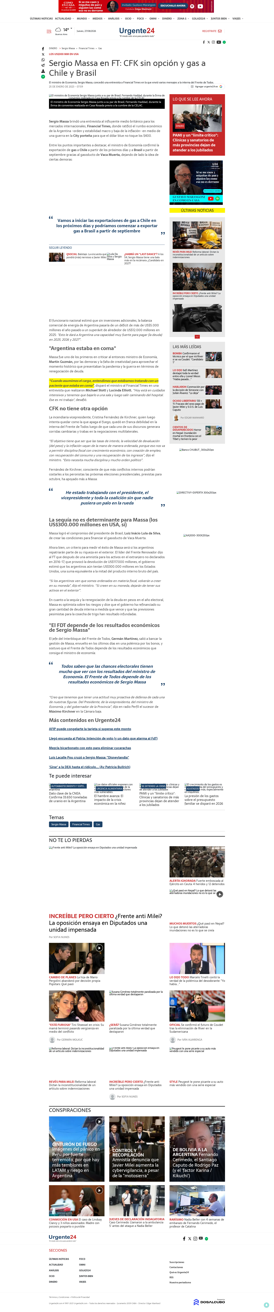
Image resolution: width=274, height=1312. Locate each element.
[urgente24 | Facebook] (204, 42)
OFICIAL (175, 1025)
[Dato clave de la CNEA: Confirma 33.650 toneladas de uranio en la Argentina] (69, 789)
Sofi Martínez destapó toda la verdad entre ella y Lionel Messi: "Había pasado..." (186, 374)
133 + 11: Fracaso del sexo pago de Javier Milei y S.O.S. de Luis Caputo (188, 405)
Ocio (128, 18)
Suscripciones (177, 1262)
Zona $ (182, 18)
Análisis (114, 18)
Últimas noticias (41, 18)
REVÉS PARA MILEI (62, 1081)
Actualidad (63, 18)
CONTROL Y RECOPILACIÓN (128, 1153)
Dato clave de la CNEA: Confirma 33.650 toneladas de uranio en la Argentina (68, 797)
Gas (98, 824)
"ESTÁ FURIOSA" (60, 1025)
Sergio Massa (58, 824)
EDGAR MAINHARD (194, 417)
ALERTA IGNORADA (183, 880)
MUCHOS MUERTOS (183, 923)
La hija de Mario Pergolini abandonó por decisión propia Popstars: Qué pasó (74, 980)
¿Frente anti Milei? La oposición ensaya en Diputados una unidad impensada (105, 922)
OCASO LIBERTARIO (185, 401)
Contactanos (176, 1267)
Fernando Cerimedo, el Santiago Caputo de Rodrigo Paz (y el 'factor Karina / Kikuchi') (196, 1165)
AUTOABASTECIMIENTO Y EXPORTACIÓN (72, 786)
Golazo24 (199, 18)
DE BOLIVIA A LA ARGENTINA (190, 1152)
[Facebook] (43, 49)
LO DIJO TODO (180, 977)
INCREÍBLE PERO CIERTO (82, 916)
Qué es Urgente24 (179, 1272)
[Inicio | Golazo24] (224, 42)
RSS (171, 1277)
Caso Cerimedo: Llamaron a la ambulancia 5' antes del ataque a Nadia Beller (136, 1224)
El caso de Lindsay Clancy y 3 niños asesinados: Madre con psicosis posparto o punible (75, 1223)
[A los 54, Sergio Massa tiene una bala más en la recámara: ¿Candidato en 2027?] (115, 259)
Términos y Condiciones (59, 1297)
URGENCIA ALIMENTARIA (109, 788)
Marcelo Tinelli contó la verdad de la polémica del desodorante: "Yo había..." (197, 980)
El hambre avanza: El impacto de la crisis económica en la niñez (110, 799)
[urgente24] (62, 1241)
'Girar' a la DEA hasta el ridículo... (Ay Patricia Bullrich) (89, 767)
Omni (153, 18)
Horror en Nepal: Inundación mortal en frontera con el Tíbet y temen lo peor (187, 434)
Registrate (209, 31)
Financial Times (81, 824)
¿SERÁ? (114, 1025)
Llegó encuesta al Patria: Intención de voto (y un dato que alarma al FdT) (103, 738)
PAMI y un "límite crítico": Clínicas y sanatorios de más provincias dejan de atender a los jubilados (195, 142)
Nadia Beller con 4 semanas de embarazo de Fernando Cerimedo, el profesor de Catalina (197, 1223)
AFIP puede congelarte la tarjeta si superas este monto (90, 728)
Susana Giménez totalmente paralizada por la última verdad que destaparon (133, 1028)
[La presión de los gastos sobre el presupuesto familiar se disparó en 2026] (205, 792)
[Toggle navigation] (50, 31)
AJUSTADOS (193, 788)
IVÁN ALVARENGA (192, 1040)
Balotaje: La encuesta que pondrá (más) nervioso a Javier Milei (86, 255)
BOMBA (178, 353)
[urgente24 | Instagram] (213, 42)
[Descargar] (43, 71)
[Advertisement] (107, 186)
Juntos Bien (219, 18)
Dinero (167, 18)
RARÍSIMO (177, 1219)
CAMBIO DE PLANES (63, 977)
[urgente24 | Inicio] (221, 1287)
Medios (98, 18)
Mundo (82, 18)
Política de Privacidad (80, 1297)
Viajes (236, 18)
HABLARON (180, 387)
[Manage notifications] (266, 1305)
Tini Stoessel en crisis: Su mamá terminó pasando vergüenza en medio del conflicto (76, 1028)
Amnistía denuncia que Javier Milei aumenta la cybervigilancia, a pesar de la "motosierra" (135, 1167)
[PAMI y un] (159, 789)
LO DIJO (178, 370)
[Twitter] (43, 54)
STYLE (174, 1081)
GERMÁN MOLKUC (72, 1040)
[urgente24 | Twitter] (208, 42)
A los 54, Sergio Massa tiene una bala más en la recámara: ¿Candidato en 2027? (144, 258)
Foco (140, 18)
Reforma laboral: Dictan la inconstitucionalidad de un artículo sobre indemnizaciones (72, 1085)
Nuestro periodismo (180, 1282)
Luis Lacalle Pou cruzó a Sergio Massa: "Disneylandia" (89, 757)
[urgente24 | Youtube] (219, 42)
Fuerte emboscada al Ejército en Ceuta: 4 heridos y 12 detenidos (197, 882)
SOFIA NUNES (61, 937)
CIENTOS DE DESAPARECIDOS (183, 428)
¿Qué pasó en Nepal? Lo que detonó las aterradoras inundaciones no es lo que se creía (197, 927)
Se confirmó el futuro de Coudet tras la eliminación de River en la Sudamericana (196, 1028)
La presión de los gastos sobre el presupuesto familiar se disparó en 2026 (204, 799)
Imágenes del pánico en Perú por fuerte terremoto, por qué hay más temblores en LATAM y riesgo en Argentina (76, 1162)
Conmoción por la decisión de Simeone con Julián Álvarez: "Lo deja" (189, 390)
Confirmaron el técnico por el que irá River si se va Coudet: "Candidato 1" (188, 358)
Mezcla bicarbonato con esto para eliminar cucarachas (90, 747)
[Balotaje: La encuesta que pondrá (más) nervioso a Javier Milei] (57, 259)
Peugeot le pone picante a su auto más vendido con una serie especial (196, 1083)
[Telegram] (43, 66)
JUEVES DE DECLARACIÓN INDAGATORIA (136, 1219)
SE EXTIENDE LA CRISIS (153, 786)
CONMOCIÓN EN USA (64, 1219)
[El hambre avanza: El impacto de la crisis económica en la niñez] (114, 792)
